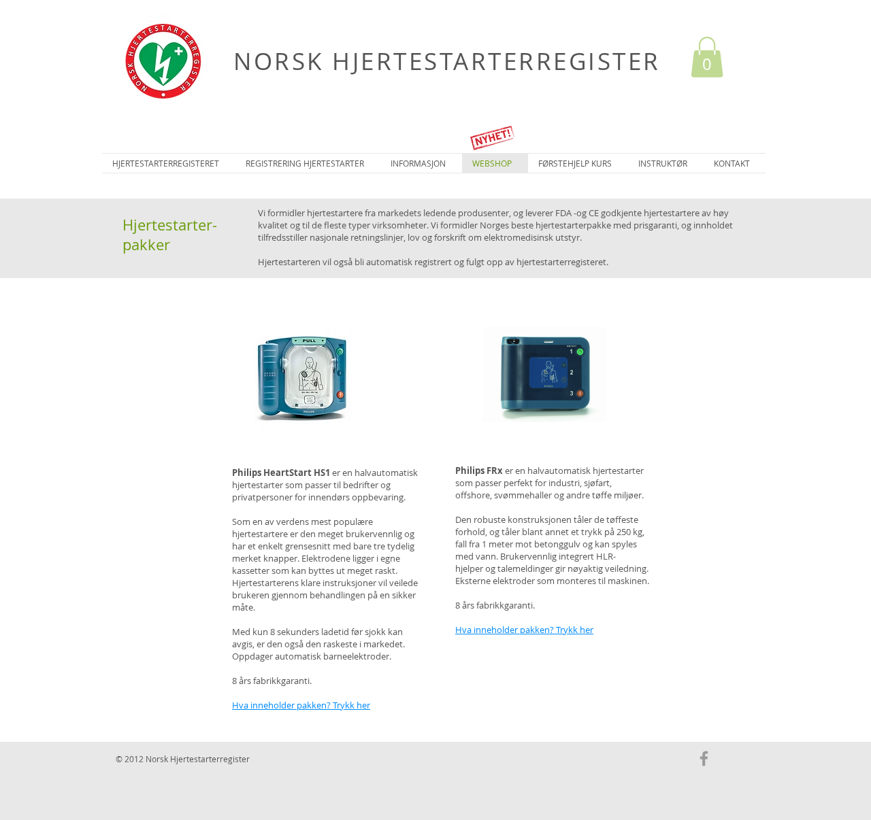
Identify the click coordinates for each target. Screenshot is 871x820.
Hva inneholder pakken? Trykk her (301, 705)
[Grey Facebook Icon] (704, 758)
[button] (707, 57)
